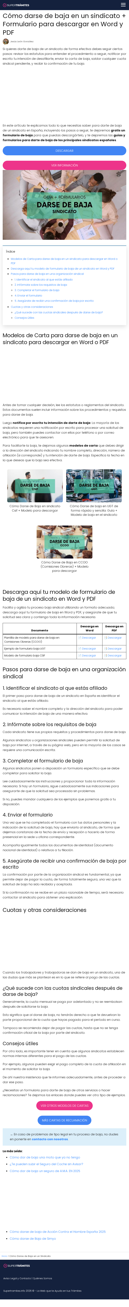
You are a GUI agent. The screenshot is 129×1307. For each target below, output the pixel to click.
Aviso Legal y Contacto (17, 1278)
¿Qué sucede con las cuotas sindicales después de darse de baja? (59, 312)
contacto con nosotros (50, 1139)
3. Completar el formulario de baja (37, 290)
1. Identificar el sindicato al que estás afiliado (44, 280)
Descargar (89, 638)
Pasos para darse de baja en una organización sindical (47, 274)
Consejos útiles (24, 318)
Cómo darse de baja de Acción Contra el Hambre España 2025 (58, 1232)
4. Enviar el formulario (28, 296)
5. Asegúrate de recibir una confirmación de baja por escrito (54, 301)
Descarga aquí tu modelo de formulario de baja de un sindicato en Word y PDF (62, 269)
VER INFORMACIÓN (64, 165)
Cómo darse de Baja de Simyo (33, 1238)
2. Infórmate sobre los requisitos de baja (41, 285)
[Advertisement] (64, 94)
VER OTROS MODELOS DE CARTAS (65, 1106)
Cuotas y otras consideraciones (32, 307)
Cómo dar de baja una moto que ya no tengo (45, 1157)
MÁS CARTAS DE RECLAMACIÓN (64, 1120)
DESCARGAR (64, 151)
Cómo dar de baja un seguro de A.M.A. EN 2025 (45, 1171)
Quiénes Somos (42, 1278)
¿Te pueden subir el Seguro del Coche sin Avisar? (46, 1164)
